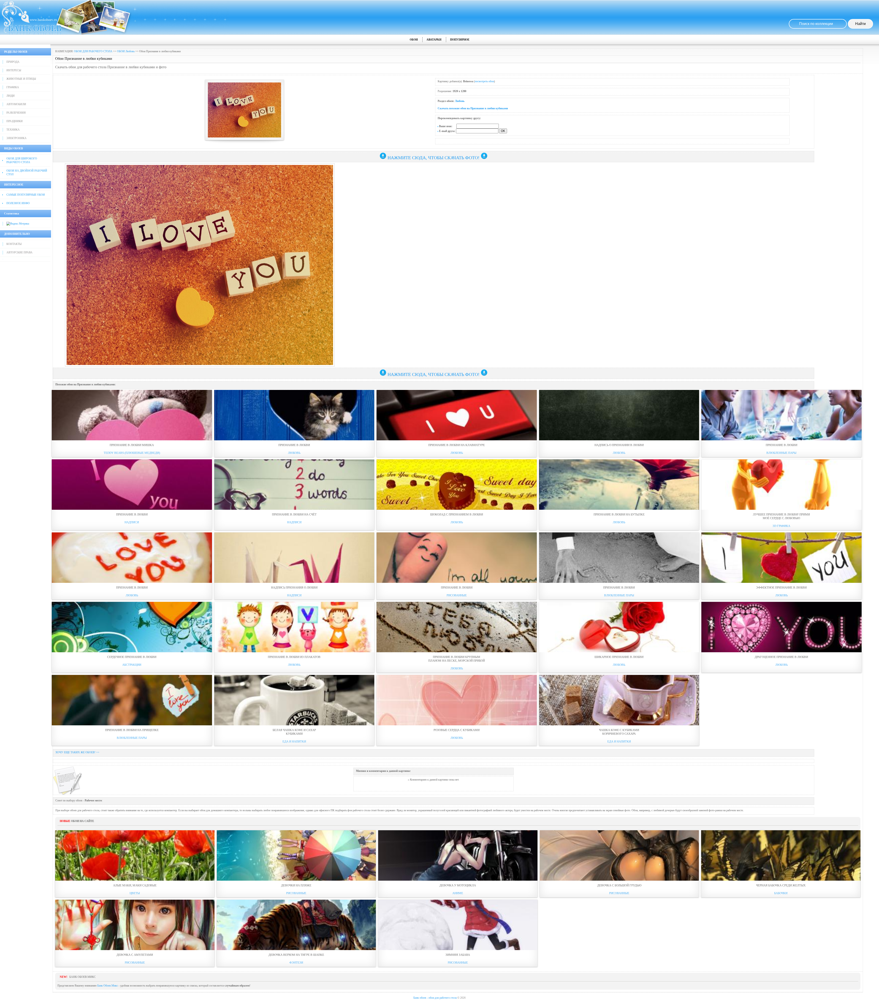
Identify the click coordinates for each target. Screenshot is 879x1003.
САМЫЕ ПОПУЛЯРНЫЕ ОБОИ (25, 194)
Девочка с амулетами (135, 954)
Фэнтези (296, 962)
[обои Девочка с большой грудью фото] (619, 855)
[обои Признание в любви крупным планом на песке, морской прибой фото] (457, 627)
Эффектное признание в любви (781, 587)
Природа (12, 61)
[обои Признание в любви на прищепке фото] (132, 700)
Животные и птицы (21, 78)
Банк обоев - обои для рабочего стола (435, 997)
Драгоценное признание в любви (781, 657)
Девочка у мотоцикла (458, 885)
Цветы (135, 893)
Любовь (459, 101)
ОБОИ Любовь (126, 51)
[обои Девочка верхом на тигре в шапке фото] (296, 925)
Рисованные (457, 595)
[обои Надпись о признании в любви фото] (619, 415)
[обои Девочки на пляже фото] (296, 855)
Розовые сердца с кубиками (457, 730)
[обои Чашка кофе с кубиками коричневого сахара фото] (619, 700)
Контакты (14, 244)
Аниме (457, 893)
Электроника (16, 138)
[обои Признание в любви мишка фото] (132, 415)
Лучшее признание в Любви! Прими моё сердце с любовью (781, 516)
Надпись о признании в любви (619, 445)
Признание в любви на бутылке (619, 514)
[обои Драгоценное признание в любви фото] (781, 627)
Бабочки (780, 893)
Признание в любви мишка (132, 445)
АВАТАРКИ (433, 39)
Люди (10, 95)
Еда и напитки (294, 741)
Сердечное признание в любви (131, 657)
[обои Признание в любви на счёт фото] (294, 484)
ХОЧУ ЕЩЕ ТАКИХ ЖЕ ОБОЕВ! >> (77, 752)
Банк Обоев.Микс (107, 985)
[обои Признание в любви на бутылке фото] (619, 484)
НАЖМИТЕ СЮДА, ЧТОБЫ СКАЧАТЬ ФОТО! (434, 157)
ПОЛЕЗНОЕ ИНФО (18, 203)
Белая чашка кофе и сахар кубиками (294, 731)
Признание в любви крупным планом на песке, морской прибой (456, 658)
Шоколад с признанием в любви (456, 514)
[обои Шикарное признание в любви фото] (619, 627)
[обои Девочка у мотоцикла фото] (457, 855)
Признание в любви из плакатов (294, 657)
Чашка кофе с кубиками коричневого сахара (619, 731)
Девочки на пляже (296, 885)
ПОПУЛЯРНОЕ (459, 39)
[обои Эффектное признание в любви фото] (781, 557)
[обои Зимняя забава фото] (457, 925)
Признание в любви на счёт (294, 514)
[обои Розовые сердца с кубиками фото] (457, 700)
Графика (12, 87)
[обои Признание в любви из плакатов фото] (294, 627)
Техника (13, 129)
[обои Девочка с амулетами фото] (134, 925)
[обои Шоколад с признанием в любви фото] (457, 484)
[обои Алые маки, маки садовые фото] (134, 855)
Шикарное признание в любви (618, 657)
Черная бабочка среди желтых (781, 885)
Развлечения (16, 112)
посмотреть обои (484, 81)
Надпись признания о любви (294, 587)
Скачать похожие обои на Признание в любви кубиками (473, 108)
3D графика (781, 526)
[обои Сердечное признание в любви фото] (132, 627)
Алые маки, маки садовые (135, 885)
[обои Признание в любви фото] (294, 415)
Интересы (13, 70)
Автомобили (16, 104)
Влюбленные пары (781, 453)
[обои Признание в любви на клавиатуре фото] (457, 415)
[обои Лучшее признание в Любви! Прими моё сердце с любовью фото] (781, 484)
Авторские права (19, 252)
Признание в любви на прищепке (132, 730)
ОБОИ (414, 39)
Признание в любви (294, 445)
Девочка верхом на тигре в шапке (296, 954)
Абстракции (131, 664)
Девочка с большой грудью (619, 885)
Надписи (132, 522)
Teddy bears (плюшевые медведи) (132, 453)
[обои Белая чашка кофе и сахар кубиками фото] (294, 700)
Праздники (14, 121)
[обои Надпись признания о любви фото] (294, 557)
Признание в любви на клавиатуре (456, 445)
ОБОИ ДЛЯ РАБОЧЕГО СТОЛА (93, 51)
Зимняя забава (457, 954)
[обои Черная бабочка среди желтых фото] (780, 855)
